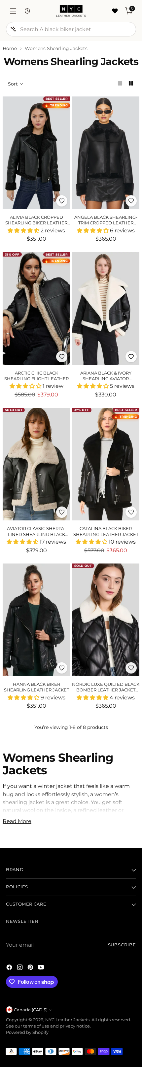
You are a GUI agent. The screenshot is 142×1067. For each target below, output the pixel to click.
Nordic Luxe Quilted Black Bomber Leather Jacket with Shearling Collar (105, 690)
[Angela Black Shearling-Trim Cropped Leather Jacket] (105, 152)
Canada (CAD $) (31, 1009)
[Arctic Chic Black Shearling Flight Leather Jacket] (36, 308)
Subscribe (122, 944)
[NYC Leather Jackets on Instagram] (20, 968)
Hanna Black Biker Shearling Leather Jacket (36, 687)
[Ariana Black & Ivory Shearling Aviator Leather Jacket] (105, 308)
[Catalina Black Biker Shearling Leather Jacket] (105, 464)
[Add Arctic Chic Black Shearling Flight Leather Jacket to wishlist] (61, 356)
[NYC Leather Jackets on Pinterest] (31, 968)
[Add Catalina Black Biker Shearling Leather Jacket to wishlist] (131, 512)
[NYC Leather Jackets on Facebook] (10, 968)
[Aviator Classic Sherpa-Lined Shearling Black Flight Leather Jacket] (36, 464)
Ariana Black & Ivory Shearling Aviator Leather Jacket (105, 378)
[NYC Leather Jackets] (71, 11)
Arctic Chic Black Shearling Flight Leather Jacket (36, 378)
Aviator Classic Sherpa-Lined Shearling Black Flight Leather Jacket (36, 534)
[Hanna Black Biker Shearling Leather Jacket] (36, 619)
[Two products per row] (131, 83)
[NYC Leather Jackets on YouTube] (42, 968)
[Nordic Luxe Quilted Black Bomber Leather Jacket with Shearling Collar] (105, 619)
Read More (17, 821)
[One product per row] (120, 83)
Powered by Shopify (27, 1032)
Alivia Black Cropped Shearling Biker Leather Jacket (36, 222)
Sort (13, 84)
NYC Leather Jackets (67, 1019)
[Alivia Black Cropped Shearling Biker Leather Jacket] (36, 152)
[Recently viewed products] (27, 11)
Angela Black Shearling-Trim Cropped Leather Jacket (105, 222)
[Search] (13, 29)
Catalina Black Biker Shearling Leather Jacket (105, 531)
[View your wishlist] (115, 11)
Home (10, 48)
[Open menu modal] (13, 11)
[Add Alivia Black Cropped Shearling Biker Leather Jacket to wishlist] (61, 201)
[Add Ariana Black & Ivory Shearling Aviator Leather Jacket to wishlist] (131, 356)
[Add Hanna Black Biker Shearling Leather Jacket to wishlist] (61, 668)
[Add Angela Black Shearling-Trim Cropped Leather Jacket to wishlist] (131, 201)
